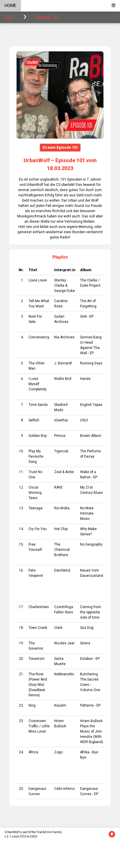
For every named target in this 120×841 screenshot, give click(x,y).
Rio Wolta (62, 508)
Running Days (91, 363)
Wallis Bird (62, 379)
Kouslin (60, 705)
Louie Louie (38, 280)
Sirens (85, 643)
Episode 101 (47, 17)
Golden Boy (38, 436)
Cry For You (38, 529)
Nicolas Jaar (64, 643)
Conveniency (39, 337)
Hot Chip (61, 529)
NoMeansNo (64, 674)
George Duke (64, 291)
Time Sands (38, 405)
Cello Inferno (64, 789)
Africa (33, 752)
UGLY (84, 420)
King (32, 705)
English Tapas (91, 405)
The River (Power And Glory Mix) (38, 679)
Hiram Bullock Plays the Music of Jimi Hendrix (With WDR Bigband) (91, 731)
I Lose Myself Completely (38, 384)
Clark (58, 628)
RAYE (58, 487)
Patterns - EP (90, 705)
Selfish (34, 420)
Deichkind (62, 570)
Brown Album (90, 436)
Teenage (36, 508)
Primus (60, 436)
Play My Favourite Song (36, 456)
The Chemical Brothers (62, 549)
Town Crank (38, 628)
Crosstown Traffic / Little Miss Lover (39, 726)
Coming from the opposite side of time (90, 612)
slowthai (61, 420)
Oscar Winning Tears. (35, 492)
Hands (85, 379)
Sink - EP (86, 316)
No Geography (91, 544)
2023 (9, 17)
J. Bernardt (63, 363)
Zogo (58, 752)
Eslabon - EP (90, 659)
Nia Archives (64, 337)
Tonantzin (37, 659)
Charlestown (39, 607)
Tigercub (61, 451)
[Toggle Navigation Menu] (113, 5)
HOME (10, 5)
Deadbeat (37, 690)
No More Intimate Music (86, 513)
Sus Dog (86, 628)
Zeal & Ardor (64, 472)
